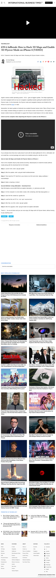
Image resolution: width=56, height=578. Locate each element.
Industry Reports (15, 570)
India (34, 549)
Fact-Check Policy (26, 562)
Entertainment (4, 562)
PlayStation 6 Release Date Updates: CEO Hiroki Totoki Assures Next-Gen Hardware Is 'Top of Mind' (41, 389)
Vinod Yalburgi (11, 60)
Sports (2, 566)
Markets (2, 551)
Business (3, 553)
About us (24, 546)
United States (36, 555)
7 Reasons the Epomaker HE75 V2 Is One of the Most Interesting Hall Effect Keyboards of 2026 (11, 525)
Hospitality (14, 549)
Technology (3, 559)
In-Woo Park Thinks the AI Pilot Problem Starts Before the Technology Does (39, 517)
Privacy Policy (25, 553)
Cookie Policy (25, 555)
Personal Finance (4, 557)
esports (13, 564)
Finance (13, 555)
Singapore (35, 551)
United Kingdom (36, 553)
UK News (3, 549)
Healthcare (14, 551)
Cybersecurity (14, 557)
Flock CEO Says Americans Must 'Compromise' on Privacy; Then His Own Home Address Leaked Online (13, 412)
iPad (12, 104)
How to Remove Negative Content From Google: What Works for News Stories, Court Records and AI (11, 517)
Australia (35, 546)
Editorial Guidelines (41, 224)
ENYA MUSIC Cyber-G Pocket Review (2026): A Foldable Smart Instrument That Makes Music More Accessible (12, 533)
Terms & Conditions (26, 551)
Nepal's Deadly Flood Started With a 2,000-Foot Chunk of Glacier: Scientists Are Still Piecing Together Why (41, 319)
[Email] (51, 61)
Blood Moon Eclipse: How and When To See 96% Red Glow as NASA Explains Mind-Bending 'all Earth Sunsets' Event (41, 484)
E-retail (13, 546)
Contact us (25, 549)
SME (2, 555)
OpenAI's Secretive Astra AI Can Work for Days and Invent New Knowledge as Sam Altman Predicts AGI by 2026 (13, 460)
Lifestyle (2, 564)
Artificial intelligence (16, 559)
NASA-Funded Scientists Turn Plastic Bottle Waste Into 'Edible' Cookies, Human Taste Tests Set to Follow (13, 319)
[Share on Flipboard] (46, 61)
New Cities (14, 566)
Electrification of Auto (16, 553)
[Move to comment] (54, 61)
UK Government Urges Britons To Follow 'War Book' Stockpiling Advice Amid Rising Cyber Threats (13, 436)
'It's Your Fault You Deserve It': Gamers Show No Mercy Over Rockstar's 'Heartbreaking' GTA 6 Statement (41, 460)
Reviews (2, 568)
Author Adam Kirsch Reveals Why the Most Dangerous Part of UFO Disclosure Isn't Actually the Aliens (13, 295)
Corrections (25, 557)
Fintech (13, 568)
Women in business (16, 562)
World (2, 546)
